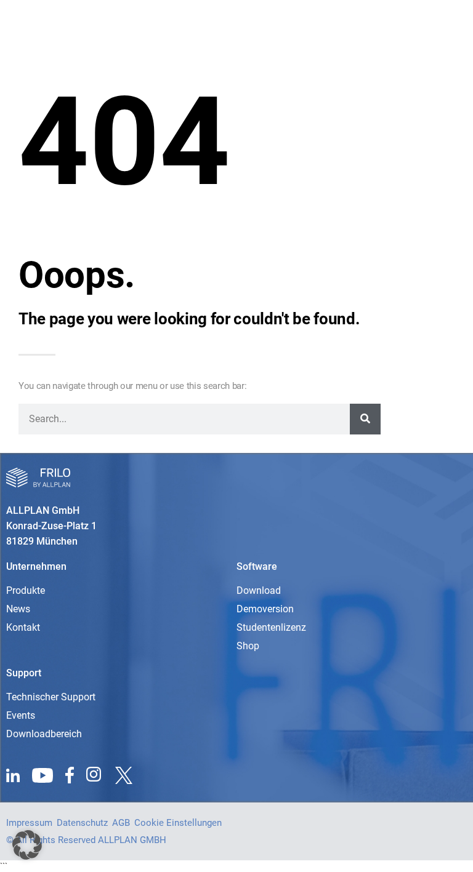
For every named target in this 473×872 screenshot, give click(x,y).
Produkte (25, 590)
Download (258, 590)
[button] (27, 845)
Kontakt (23, 627)
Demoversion (265, 609)
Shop (247, 646)
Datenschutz (82, 822)
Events (20, 715)
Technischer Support (50, 697)
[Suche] (365, 419)
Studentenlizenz (271, 627)
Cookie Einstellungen (178, 822)
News (18, 609)
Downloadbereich (44, 734)
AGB (121, 822)
